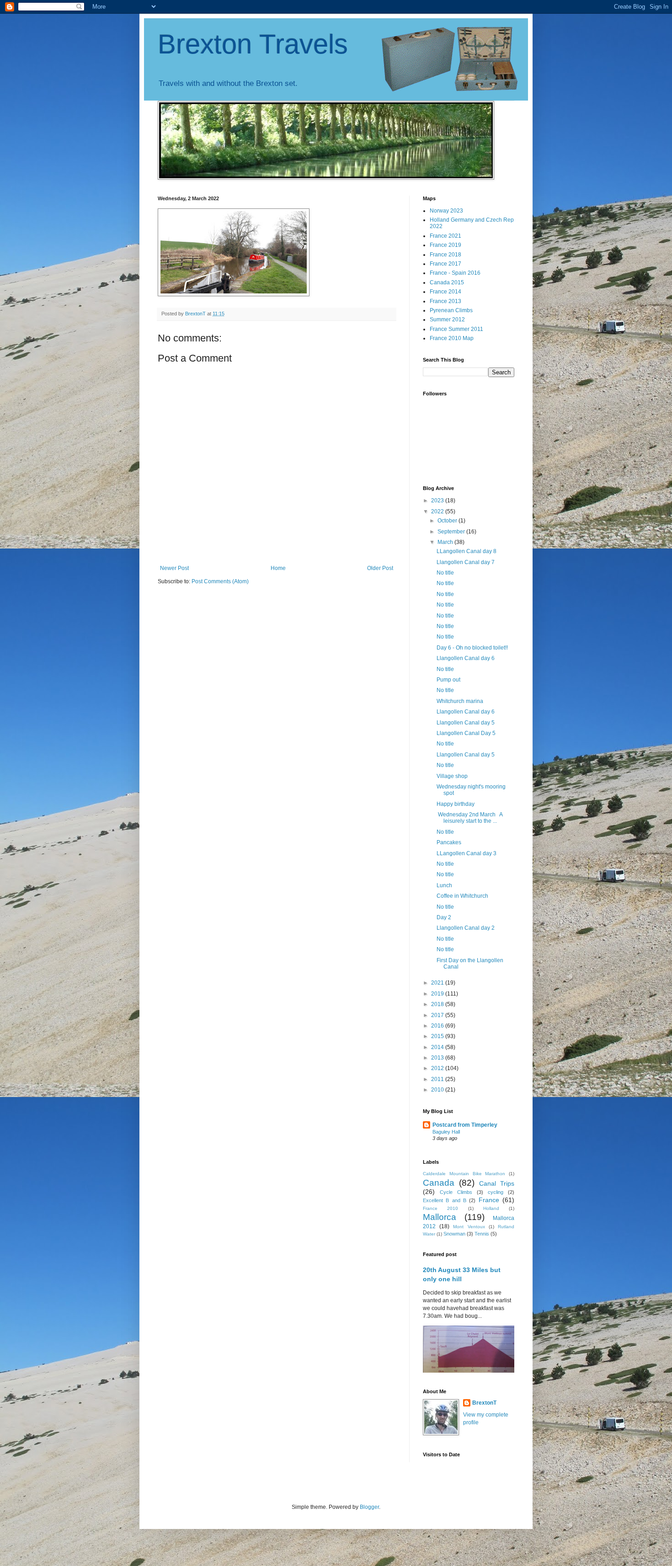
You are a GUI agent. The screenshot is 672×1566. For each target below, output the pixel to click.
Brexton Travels (253, 44)
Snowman (454, 1233)
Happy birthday (456, 804)
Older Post (380, 568)
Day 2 (444, 917)
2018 (438, 1004)
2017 (438, 1015)
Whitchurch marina (460, 701)
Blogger (369, 1507)
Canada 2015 (447, 282)
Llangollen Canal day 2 (466, 928)
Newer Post (174, 568)
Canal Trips (496, 1183)
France (489, 1200)
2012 (438, 1068)
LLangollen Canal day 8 (466, 551)
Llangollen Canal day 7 (466, 562)
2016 (438, 1026)
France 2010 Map (452, 338)
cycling (495, 1192)
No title (445, 573)
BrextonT (484, 1403)
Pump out (448, 679)
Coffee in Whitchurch (462, 896)
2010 (438, 1090)
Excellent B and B (444, 1200)
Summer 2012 (447, 319)
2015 (438, 1036)
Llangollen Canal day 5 (466, 722)
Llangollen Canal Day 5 (466, 733)
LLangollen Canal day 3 (466, 853)
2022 (438, 511)
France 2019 (445, 245)
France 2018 (445, 254)
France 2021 (445, 236)
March (445, 542)
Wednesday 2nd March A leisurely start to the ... (469, 817)
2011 (438, 1079)
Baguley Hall (446, 1132)
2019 (438, 994)
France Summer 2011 (456, 329)
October (448, 520)
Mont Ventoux (469, 1226)
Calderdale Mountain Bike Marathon (464, 1173)
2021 (438, 983)
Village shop (452, 776)
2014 (438, 1047)
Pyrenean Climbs (451, 310)
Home (278, 568)
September (451, 531)
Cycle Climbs (456, 1192)
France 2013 (445, 301)
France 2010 (440, 1208)
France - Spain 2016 (455, 273)
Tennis (482, 1233)
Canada (438, 1183)
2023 (438, 500)
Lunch (444, 885)
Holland (491, 1208)
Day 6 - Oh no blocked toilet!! (472, 648)
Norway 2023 (446, 211)
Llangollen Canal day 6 (466, 658)
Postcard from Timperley (464, 1125)
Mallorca (439, 1217)
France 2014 (445, 291)
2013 (438, 1058)
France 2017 (445, 264)
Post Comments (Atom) (220, 581)
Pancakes (449, 842)
